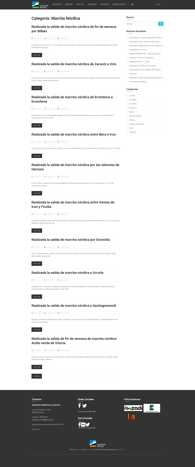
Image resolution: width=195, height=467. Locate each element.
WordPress (121, 450)
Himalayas (90, 450)
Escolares (133, 104)
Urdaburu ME (50, 38)
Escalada (132, 100)
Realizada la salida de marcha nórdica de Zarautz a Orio (73, 64)
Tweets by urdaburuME (86, 411)
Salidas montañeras (136, 124)
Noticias (69, 4)
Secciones (92, 4)
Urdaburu (132, 132)
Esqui (131, 112)
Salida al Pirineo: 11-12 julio (139, 62)
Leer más (36, 55)
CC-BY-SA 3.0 (35, 429)
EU (156, 4)
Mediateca (57, 4)
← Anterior (37, 376)
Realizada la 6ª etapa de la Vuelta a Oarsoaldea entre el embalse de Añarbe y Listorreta (145, 70)
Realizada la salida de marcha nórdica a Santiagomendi (73, 306)
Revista (132, 120)
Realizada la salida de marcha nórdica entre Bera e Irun (73, 134)
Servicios (105, 4)
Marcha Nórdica (64, 38)
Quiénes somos (119, 4)
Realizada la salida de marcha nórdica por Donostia (70, 240)
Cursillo (132, 96)
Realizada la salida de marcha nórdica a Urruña (67, 273)
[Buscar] (161, 24)
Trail (130, 128)
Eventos (80, 4)
